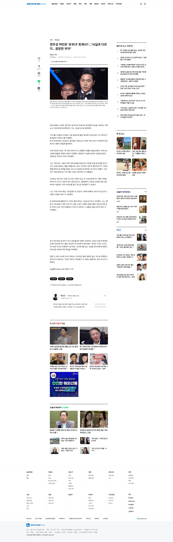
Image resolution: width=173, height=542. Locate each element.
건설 (49, 478)
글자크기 (39, 69)
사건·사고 (29, 498)
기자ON (130, 508)
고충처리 (96, 518)
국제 (90, 4)
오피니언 (110, 4)
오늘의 (124, 192)
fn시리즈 (110, 500)
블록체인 (70, 486)
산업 (69, 475)
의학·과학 (71, 489)
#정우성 (53, 279)
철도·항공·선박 (52, 480)
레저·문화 (91, 508)
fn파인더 (110, 498)
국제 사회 (51, 503)
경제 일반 (91, 475)
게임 (69, 480)
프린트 (38, 76)
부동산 (62, 4)
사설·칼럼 (111, 475)
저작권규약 (62, 518)
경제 (75, 4)
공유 (39, 61)
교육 (27, 506)
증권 (27, 478)
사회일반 (56, 40)
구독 (39, 84)
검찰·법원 (29, 500)
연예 (89, 498)
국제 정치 (51, 500)
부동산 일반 (51, 483)
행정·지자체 (29, 503)
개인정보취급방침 (50, 518)
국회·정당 (131, 478)
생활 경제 (91, 478)
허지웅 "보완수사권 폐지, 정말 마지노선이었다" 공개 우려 (70, 304)
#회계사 (69, 279)
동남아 (96, 4)
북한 (129, 480)
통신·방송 (71, 478)
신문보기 (131, 511)
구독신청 (88, 518)
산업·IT (68, 4)
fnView (130, 498)
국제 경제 (51, 498)
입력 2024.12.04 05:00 (64, 57)
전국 (27, 508)
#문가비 (61, 279)
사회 (85, 4)
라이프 (103, 4)
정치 (80, 4)
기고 (109, 478)
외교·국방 (131, 483)
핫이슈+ (110, 503)
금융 (27, 475)
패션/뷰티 (91, 500)
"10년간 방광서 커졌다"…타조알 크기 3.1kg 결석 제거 (69, 307)
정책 (49, 475)
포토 (129, 494)
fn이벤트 (131, 505)
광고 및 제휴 (38, 518)
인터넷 (70, 483)
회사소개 (28, 518)
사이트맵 (105, 518)
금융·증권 (54, 4)
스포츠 (90, 503)
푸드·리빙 (91, 506)
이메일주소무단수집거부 (75, 518)
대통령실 (130, 475)
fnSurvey (131, 501)
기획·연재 (119, 4)
